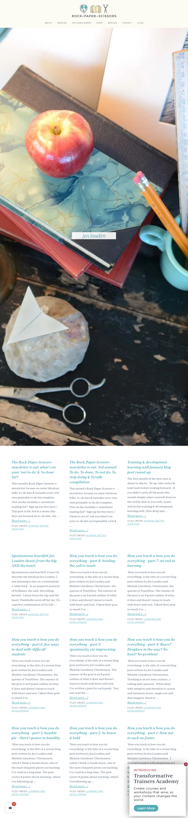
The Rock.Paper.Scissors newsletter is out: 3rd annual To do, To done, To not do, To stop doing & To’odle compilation (92, 472)
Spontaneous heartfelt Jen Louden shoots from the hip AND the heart (34, 561)
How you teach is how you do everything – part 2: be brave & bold (93, 733)
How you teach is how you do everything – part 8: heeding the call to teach (93, 561)
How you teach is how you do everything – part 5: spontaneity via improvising (93, 644)
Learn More (146, 808)
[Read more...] (21, 521)
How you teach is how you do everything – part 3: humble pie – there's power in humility (36, 733)
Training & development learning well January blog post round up (149, 467)
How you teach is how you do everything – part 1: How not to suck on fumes (151, 733)
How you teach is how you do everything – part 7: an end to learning (151, 561)
